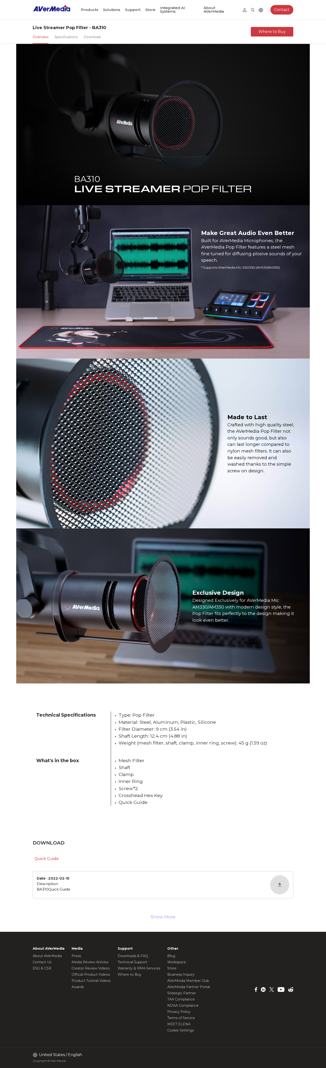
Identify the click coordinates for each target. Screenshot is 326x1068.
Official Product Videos (91, 974)
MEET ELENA (178, 1024)
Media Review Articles (90, 962)
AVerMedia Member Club (188, 981)
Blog (171, 956)
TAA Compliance (181, 999)
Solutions (111, 9)
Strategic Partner (181, 993)
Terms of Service (181, 1018)
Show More (163, 917)
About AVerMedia (214, 9)
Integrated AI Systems (172, 9)
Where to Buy (272, 31)
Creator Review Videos (91, 968)
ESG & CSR (42, 968)
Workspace (176, 962)
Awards (78, 987)
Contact (281, 9)
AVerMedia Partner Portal (188, 987)
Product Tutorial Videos (91, 981)
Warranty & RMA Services (139, 968)
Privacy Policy (178, 1012)
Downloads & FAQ (133, 956)
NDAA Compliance (183, 1005)
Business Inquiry (181, 974)
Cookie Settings (180, 1030)
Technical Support (132, 962)
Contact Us (42, 962)
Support (133, 9)
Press (76, 956)
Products (89, 9)
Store (150, 9)
